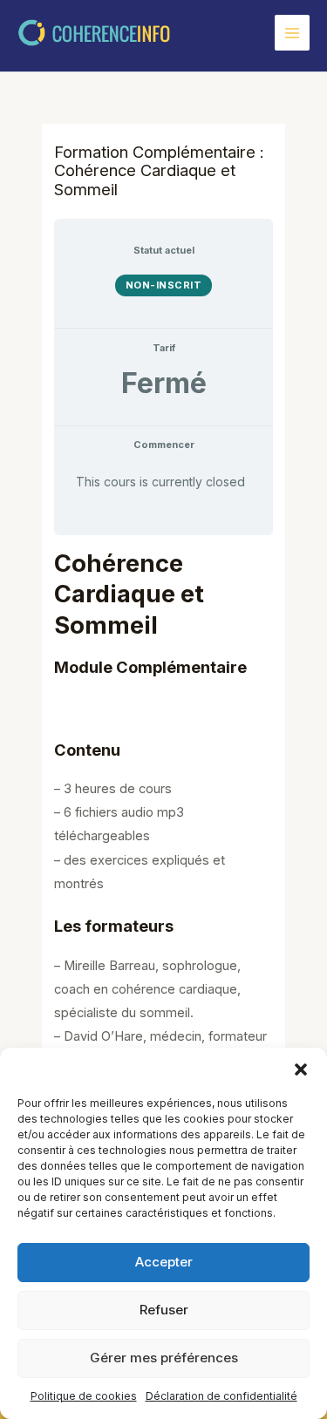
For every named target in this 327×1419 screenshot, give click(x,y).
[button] (301, 1069)
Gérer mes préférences (164, 1357)
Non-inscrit (164, 285)
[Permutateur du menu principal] (292, 32)
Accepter (164, 1261)
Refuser (164, 1309)
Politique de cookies (84, 1395)
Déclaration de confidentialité (221, 1395)
